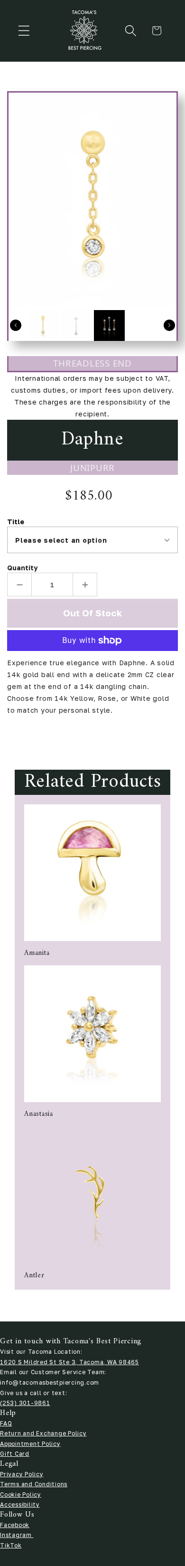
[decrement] (19, 584)
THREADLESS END (92, 363)
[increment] (85, 584)
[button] (24, 31)
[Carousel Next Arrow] (169, 325)
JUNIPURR (92, 467)
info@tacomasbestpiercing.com (49, 1382)
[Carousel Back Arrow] (15, 325)
